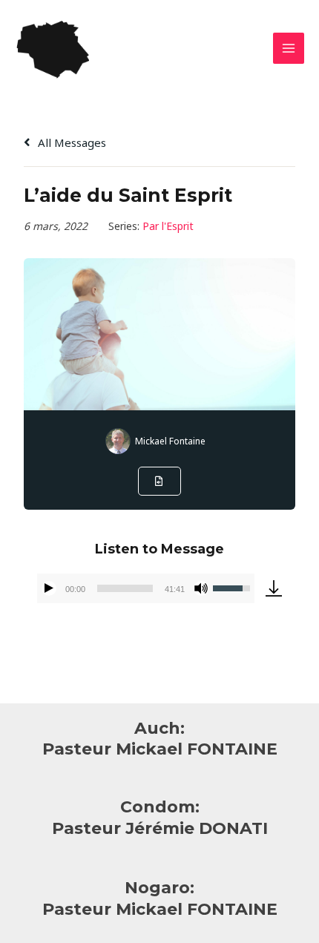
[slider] (124, 588)
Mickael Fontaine (170, 441)
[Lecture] (49, 588)
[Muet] (201, 588)
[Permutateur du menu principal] (289, 49)
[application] (145, 588)
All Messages (70, 142)
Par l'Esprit (168, 226)
